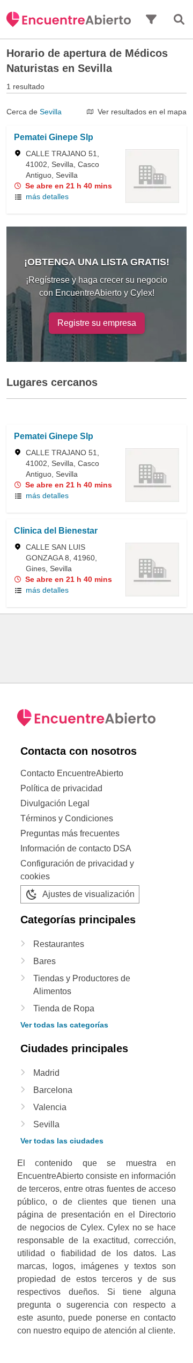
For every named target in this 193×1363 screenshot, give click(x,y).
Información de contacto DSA (75, 848)
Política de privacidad (61, 788)
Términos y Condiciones (66, 818)
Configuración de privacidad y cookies (77, 870)
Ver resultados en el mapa (142, 111)
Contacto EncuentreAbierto (71, 773)
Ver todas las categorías (64, 1025)
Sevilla (51, 111)
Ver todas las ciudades (61, 1140)
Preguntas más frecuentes (70, 833)
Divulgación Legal (55, 803)
